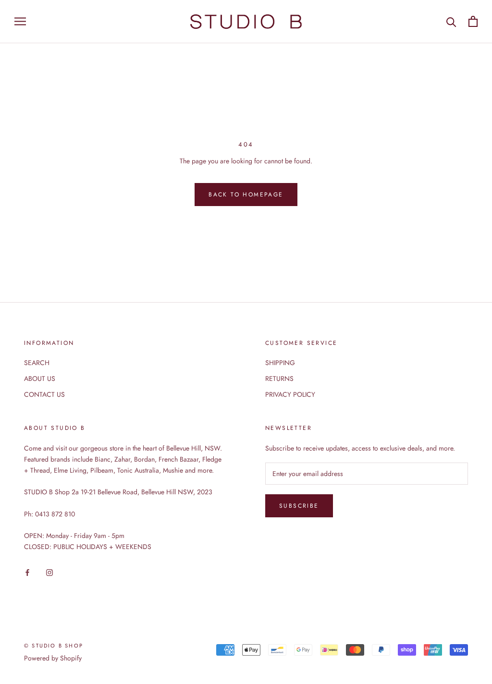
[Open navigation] (20, 21)
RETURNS (279, 378)
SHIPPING (280, 362)
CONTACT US (44, 394)
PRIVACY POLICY (290, 394)
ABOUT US (39, 378)
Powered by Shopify (53, 658)
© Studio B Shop (53, 645)
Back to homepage (246, 194)
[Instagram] (49, 571)
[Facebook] (27, 571)
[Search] (451, 21)
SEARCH (36, 362)
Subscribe (299, 505)
